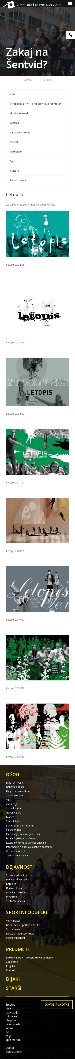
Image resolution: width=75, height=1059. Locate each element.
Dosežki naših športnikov (20, 933)
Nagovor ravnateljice (18, 791)
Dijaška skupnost (15, 888)
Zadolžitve (12, 961)
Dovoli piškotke (57, 1004)
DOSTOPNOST (14, 782)
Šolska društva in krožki (19, 875)
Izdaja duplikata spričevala (21, 838)
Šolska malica (13, 829)
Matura (10, 817)
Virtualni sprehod (20, 132)
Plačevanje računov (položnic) (23, 834)
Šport (13, 161)
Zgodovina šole (15, 795)
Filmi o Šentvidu (19, 113)
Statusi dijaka (13, 821)
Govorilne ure (13, 812)
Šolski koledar (14, 808)
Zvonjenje (11, 804)
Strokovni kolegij (15, 937)
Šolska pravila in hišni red (20, 825)
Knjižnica (11, 883)
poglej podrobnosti (14, 1049)
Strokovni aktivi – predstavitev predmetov (35, 103)
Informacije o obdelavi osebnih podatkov (29, 847)
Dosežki (14, 142)
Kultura (14, 170)
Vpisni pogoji (13, 920)
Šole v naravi (13, 929)
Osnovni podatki (15, 786)
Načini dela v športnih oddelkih (23, 925)
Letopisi (15, 122)
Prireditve (16, 151)
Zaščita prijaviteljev (17, 855)
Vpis (12, 94)
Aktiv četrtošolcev (16, 892)
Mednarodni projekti (17, 879)
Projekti (10, 966)
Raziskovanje (18, 180)
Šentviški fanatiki (15, 901)
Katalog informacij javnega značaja (26, 842)
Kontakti (11, 970)
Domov (27, 79)
